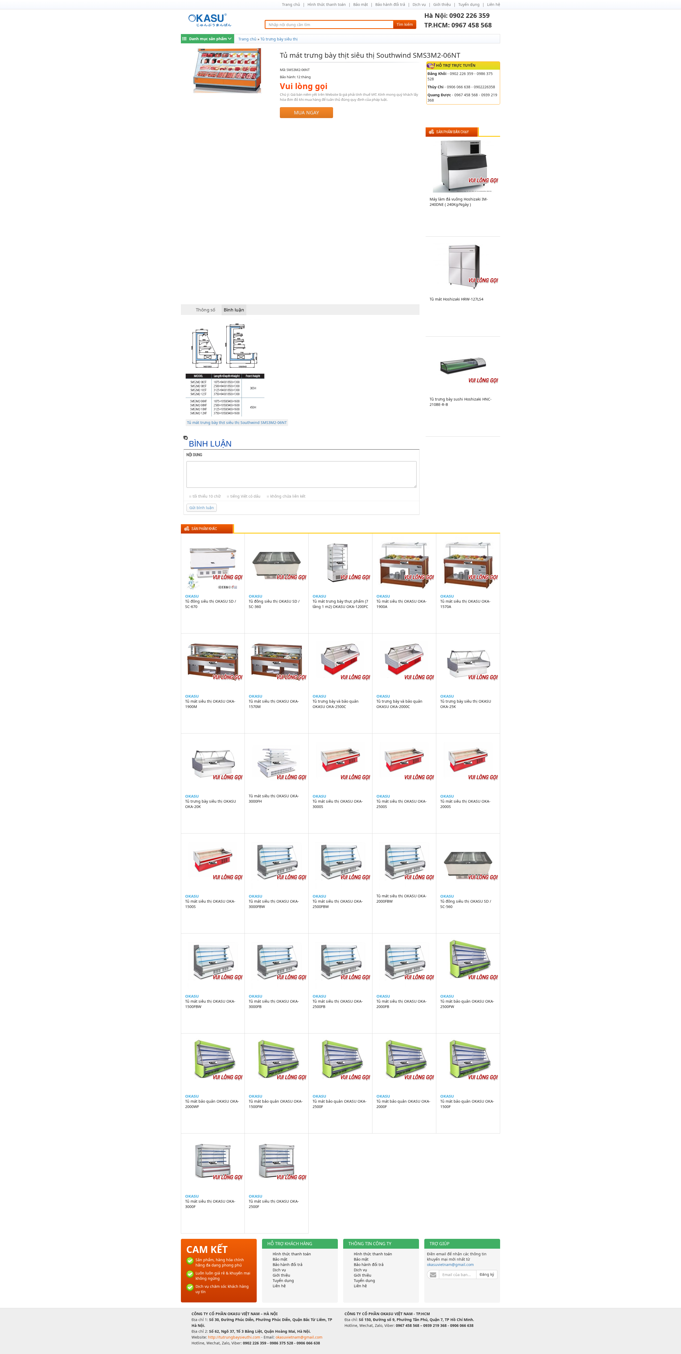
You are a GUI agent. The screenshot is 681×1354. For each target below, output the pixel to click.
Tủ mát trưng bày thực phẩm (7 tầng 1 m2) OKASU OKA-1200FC (340, 604)
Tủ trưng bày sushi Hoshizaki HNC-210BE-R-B (461, 402)
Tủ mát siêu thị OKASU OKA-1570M (274, 704)
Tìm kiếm (405, 24)
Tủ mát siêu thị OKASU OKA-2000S (465, 804)
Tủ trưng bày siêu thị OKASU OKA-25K (465, 704)
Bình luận (234, 310)
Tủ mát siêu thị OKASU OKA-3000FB (274, 1004)
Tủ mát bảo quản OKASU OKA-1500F (467, 1104)
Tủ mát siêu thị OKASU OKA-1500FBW (210, 1004)
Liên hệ (493, 4)
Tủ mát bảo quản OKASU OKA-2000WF (212, 1104)
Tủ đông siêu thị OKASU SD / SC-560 (465, 904)
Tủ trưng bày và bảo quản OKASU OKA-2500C (336, 704)
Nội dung (194, 454)
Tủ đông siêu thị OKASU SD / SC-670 (210, 604)
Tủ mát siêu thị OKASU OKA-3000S (338, 804)
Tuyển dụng (469, 4)
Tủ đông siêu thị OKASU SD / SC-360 (274, 604)
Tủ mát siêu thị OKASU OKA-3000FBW (274, 904)
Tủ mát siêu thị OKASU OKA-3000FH (274, 798)
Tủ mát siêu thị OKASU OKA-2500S (401, 804)
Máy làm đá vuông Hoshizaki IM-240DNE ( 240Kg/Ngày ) (459, 202)
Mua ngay (306, 112)
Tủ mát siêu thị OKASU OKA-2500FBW (338, 904)
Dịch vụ (419, 4)
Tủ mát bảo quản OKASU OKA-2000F (403, 1104)
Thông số (205, 310)
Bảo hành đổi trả (390, 4)
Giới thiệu (442, 4)
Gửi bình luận (201, 507)
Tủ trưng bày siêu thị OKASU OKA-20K (210, 804)
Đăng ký (487, 1274)
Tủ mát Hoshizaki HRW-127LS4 (456, 299)
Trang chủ (291, 4)
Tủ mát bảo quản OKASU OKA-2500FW (467, 1004)
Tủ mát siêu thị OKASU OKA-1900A (401, 604)
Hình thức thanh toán (327, 4)
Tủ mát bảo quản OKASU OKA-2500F (340, 1104)
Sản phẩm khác (204, 529)
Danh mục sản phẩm (208, 38)
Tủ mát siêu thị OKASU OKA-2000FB (401, 1004)
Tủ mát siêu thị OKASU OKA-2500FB (338, 1004)
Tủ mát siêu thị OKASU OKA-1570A (465, 604)
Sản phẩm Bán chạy (452, 132)
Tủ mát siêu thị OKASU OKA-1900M (210, 704)
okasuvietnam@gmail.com (450, 1264)
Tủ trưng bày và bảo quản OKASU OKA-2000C (399, 704)
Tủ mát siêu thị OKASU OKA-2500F (274, 1204)
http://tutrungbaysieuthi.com (234, 1337)
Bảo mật (360, 4)
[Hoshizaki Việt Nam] (211, 20)
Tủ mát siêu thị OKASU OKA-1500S (210, 904)
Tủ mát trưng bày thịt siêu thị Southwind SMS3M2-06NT (237, 422)
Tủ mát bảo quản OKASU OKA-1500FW (276, 1104)
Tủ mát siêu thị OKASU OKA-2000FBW (401, 898)
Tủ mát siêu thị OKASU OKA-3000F (210, 1204)
